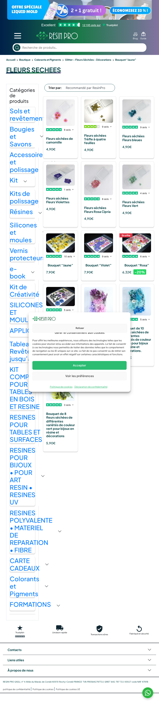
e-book (17, 272)
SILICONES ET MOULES (26, 312)
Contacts (15, 650)
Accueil (10, 59)
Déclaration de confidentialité (90, 386)
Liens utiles (16, 660)
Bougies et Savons (22, 136)
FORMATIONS (30, 604)
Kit (14, 180)
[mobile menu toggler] (18, 36)
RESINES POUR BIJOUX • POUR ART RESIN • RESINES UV (22, 476)
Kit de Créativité (24, 290)
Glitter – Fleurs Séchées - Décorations (88, 59)
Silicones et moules (23, 232)
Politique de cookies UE (68, 689)
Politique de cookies (61, 386)
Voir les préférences (79, 376)
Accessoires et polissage (28, 162)
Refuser (80, 328)
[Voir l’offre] (79, 10)
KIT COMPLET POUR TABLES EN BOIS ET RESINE (25, 388)
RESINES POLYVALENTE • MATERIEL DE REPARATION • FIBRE (31, 531)
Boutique (24, 59)
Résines (21, 211)
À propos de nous (20, 670)
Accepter (79, 365)
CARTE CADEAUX (25, 564)
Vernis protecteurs (27, 254)
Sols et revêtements (29, 114)
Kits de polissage (24, 197)
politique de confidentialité (17, 689)
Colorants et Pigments (47, 59)
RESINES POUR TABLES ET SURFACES (26, 428)
